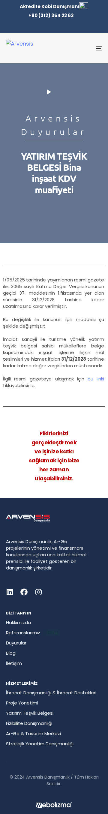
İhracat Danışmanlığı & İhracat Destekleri (51, 692)
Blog (11, 653)
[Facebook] (24, 592)
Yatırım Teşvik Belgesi (29, 713)
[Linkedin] (9, 592)
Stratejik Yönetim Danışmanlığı (40, 743)
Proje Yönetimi (22, 703)
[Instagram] (38, 592)
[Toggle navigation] (86, 48)
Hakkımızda (18, 622)
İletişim (14, 663)
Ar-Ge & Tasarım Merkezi (33, 733)
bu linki (96, 379)
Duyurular (16, 643)
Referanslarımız (31, 632)
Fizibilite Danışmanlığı (29, 723)
